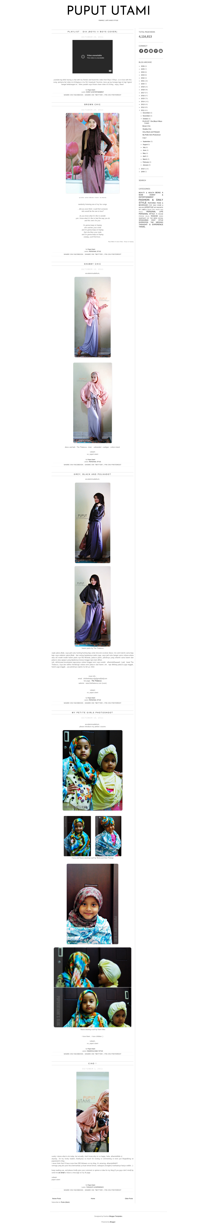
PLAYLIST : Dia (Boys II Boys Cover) (93, 32)
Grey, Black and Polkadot (92, 474)
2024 (143, 72)
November (146, 116)
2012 (143, 107)
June (144, 150)
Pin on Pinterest (113, 95)
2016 (143, 96)
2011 (143, 110)
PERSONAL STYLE (95, 251)
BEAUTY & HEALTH (146, 193)
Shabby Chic (92, 264)
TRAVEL (142, 227)
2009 (143, 172)
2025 (143, 69)
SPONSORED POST (147, 220)
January (145, 165)
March (145, 159)
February (146, 162)
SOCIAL (160, 218)
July (144, 147)
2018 (143, 90)
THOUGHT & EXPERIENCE (95, 1187)
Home (93, 1198)
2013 (143, 104)
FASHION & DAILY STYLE (95, 1051)
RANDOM (154, 216)
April (144, 156)
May (144, 153)
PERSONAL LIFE (154, 212)
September (146, 141)
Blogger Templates (115, 1216)
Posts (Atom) (65, 1202)
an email (61, 1173)
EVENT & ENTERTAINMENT (95, 92)
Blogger (112, 1222)
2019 (143, 87)
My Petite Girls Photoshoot (92, 713)
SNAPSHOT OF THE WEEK (148, 218)
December (146, 113)
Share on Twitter (94, 95)
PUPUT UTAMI (109, 11)
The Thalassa (96, 681)
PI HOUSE (159, 214)
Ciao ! (92, 1063)
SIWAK (161, 216)
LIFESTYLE (148, 207)
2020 (143, 84)
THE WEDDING (157, 222)
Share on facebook (73, 95)
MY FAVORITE (158, 207)
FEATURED (152, 203)
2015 (143, 98)
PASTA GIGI (151, 209)
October (145, 119)
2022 (143, 78)
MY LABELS (143, 209)
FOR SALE (152, 205)
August (145, 144)
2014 (143, 101)
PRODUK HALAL (144, 216)
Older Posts (129, 1198)
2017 (143, 93)
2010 (143, 169)
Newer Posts (56, 1198)
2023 (143, 75)
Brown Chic (92, 104)
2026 (143, 66)
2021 (143, 81)
